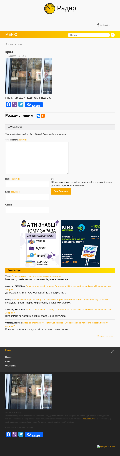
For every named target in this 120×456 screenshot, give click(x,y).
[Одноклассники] (43, 116)
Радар (65, 8)
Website (8, 205)
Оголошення (11, 366)
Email (12, 192)
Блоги (7, 361)
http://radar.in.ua (89, 419)
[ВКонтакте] (38, 116)
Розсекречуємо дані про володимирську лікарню (36, 276)
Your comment (16, 140)
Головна (12, 44)
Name (12, 179)
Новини (8, 357)
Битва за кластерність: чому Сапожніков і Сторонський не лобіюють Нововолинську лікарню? (60, 299)
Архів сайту (105, 25)
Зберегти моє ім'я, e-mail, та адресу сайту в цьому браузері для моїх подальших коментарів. (81, 183)
